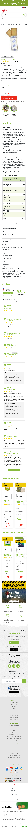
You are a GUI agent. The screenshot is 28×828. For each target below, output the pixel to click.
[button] (25, 503)
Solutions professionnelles (14, 710)
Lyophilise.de (14, 797)
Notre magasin (14, 706)
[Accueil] (2, 24)
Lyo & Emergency (14, 799)
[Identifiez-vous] (3, 18)
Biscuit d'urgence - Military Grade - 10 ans (20, 500)
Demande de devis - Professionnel (14, 738)
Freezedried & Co (14, 790)
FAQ (14, 730)
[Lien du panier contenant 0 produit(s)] (7, 18)
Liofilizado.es (14, 792)
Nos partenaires (14, 713)
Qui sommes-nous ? (14, 702)
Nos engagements (14, 708)
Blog (14, 729)
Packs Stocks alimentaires (14, 757)
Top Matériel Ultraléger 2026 (14, 755)
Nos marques (14, 748)
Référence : (4, 65)
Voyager (3, 63)
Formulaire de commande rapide (14, 736)
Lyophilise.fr (14, 788)
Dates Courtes (14, 759)
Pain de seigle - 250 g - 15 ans (7, 502)
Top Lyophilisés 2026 (14, 746)
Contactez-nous (14, 732)
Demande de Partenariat (14, 734)
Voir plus (4, 83)
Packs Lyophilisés (14, 751)
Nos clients (14, 711)
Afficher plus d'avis (14, 470)
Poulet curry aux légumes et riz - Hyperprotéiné (20, 554)
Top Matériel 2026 (14, 753)
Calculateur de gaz (14, 740)
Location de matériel (14, 717)
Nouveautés (14, 749)
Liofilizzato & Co (14, 794)
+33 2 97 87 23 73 (14, 634)
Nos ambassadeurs (14, 715)
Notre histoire (14, 704)
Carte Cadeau (14, 761)
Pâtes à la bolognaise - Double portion (7, 554)
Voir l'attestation (8, 293)
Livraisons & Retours (14, 727)
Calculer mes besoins (14, 725)
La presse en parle (14, 719)
